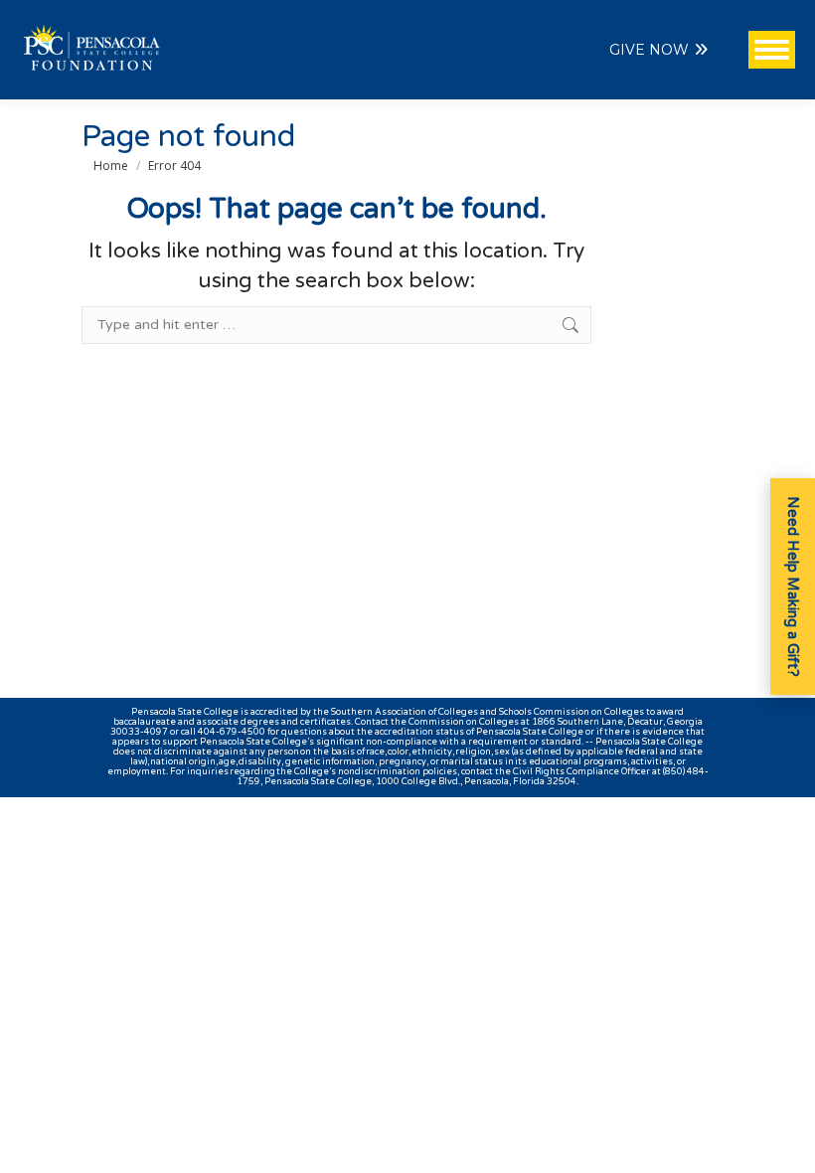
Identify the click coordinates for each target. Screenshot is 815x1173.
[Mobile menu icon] (771, 50)
